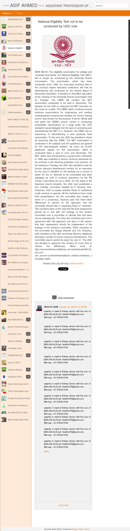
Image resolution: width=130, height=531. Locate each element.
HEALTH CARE (51, 306)
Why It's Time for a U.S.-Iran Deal (22, 133)
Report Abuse (84, 529)
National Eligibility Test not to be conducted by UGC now (60, 23)
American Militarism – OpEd (20, 269)
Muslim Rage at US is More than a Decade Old (28, 241)
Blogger (75, 529)
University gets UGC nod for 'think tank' (24, 212)
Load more (63, 505)
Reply (46, 451)
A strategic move (15, 348)
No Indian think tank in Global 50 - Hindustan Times (30, 140)
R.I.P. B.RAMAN (14, 155)
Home (20, 13)
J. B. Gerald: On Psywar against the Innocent (27, 255)
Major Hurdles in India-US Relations (23, 176)
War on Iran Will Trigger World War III (23, 276)
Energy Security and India (19, 398)
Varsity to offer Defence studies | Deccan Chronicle (29, 248)
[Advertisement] (109, 70)
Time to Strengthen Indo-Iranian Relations (26, 391)
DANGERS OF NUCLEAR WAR (21, 105)
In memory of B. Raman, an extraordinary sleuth (28, 148)
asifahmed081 (76, 263)
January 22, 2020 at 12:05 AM (73, 306)
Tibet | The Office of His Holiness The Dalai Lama (29, 233)
